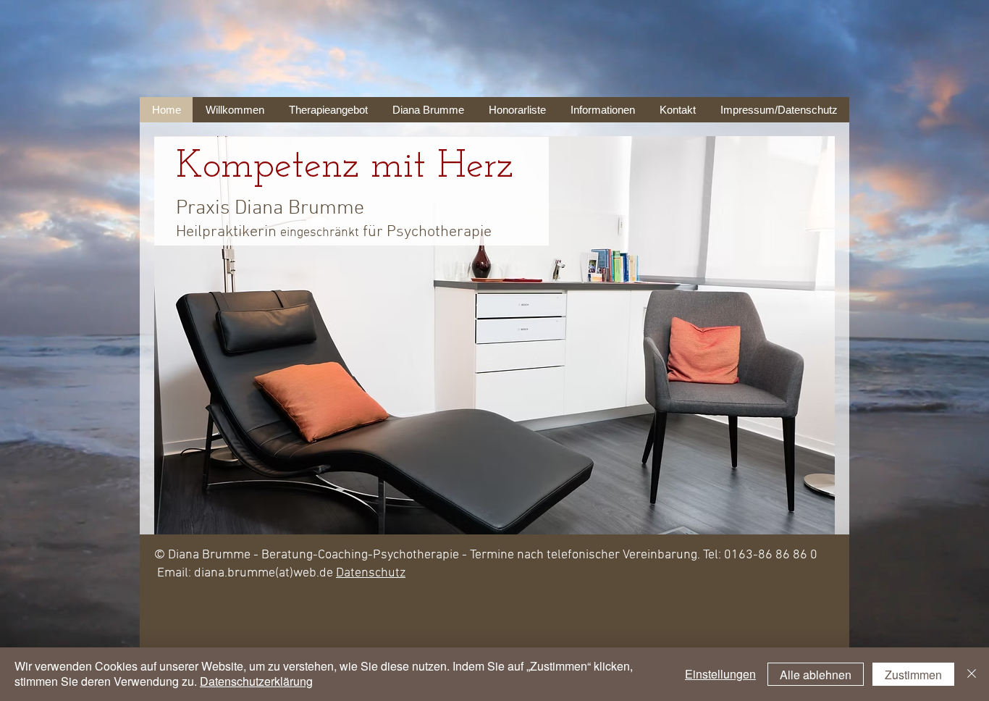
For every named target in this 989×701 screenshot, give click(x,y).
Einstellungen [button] (720, 674)
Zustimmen (913, 674)
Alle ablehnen (815, 674)
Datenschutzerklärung (256, 681)
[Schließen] (971, 674)
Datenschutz (370, 573)
